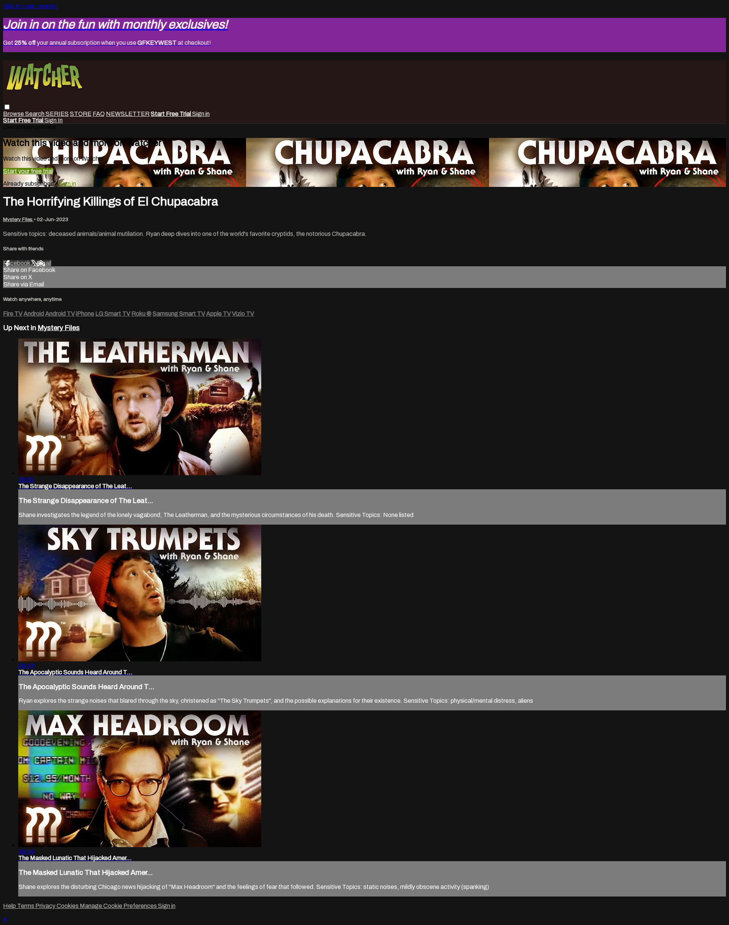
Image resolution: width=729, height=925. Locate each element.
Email (43, 263)
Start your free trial (28, 171)
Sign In (53, 120)
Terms (26, 906)
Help (10, 906)
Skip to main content (30, 6)
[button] (7, 106)
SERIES (57, 114)
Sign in (201, 114)
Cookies (68, 906)
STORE (81, 114)
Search (35, 114)
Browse (14, 114)
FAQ (99, 114)
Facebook (17, 263)
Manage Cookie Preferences (119, 906)
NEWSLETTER (128, 114)
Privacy (46, 906)
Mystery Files (18, 219)
